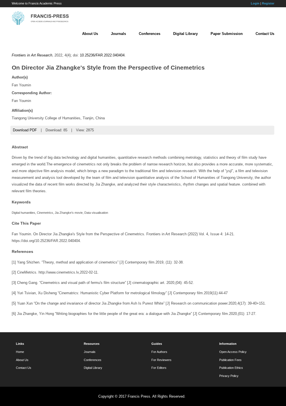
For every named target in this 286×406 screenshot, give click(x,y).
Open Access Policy (233, 351)
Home (20, 351)
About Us (90, 34)
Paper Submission (227, 34)
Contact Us (265, 34)
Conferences (149, 34)
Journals (118, 34)
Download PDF (25, 130)
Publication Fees (230, 360)
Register (268, 3)
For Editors (158, 367)
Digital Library (185, 34)
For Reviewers (161, 360)
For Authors (159, 351)
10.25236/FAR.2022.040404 (102, 55)
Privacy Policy (229, 375)
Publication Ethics (231, 367)
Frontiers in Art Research (32, 55)
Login (255, 3)
